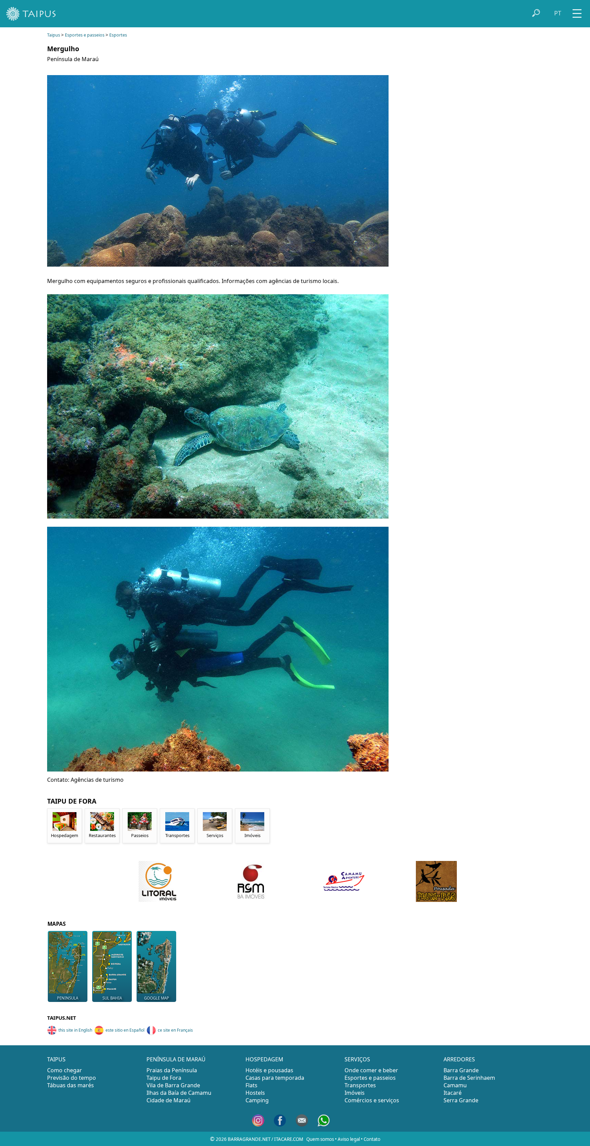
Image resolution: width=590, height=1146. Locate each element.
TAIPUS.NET (61, 1017)
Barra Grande (461, 1070)
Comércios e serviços (372, 1100)
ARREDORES (459, 1059)
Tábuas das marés (70, 1085)
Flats (251, 1085)
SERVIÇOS (357, 1059)
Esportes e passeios (84, 35)
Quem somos (320, 1139)
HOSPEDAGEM (264, 1059)
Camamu (455, 1085)
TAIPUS (56, 1059)
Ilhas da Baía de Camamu (178, 1093)
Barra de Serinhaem (469, 1077)
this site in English (75, 1030)
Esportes (118, 35)
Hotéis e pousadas (269, 1070)
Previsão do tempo (71, 1077)
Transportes (360, 1085)
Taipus (53, 35)
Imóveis (355, 1093)
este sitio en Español (125, 1030)
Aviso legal (349, 1139)
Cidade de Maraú (168, 1100)
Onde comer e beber (371, 1070)
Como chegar (64, 1070)
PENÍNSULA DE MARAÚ (176, 1059)
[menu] (577, 11)
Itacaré (453, 1093)
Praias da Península (171, 1070)
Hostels (255, 1093)
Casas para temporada (274, 1077)
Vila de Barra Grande (173, 1085)
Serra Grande (461, 1100)
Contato (372, 1139)
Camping (257, 1100)
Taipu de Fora (163, 1077)
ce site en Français (175, 1030)
